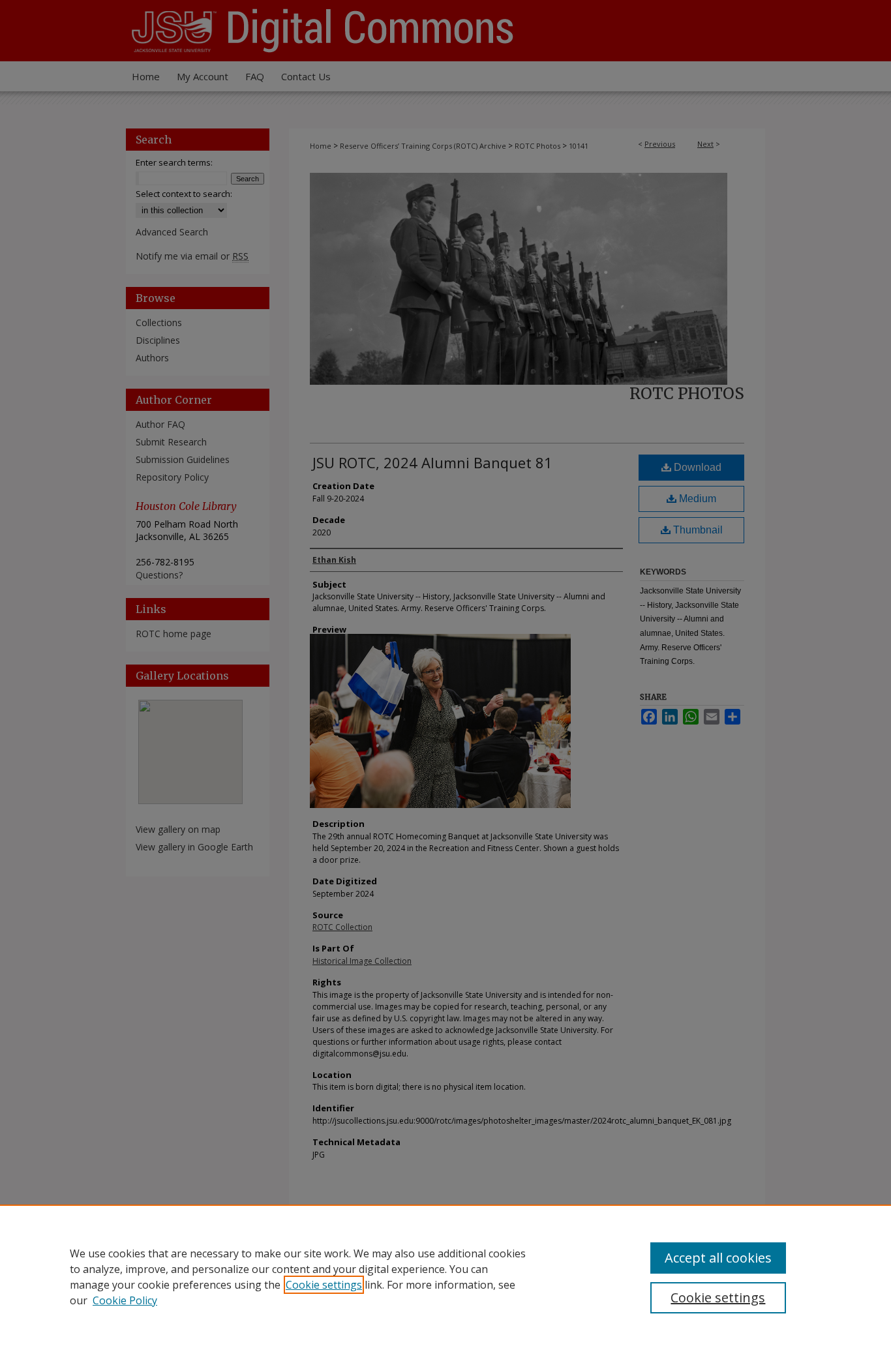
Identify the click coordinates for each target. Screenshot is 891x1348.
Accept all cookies (718, 1257)
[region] (445, 1276)
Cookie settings (324, 1285)
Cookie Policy (125, 1300)
